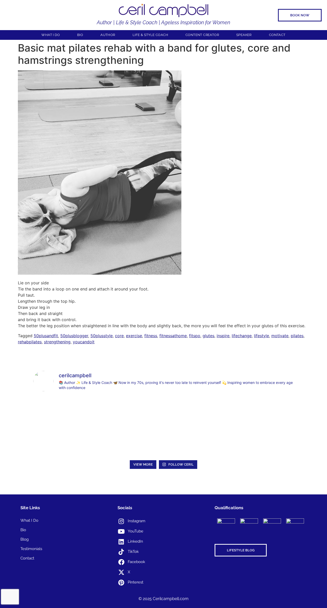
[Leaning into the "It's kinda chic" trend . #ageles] (216, 411)
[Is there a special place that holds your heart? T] (58, 442)
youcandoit (84, 341)
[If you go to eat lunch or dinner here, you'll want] (269, 411)
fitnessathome (173, 335)
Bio (80, 35)
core (119, 335)
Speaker (244, 35)
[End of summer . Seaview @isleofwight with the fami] (111, 411)
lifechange (242, 335)
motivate (279, 335)
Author (107, 35)
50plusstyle (101, 335)
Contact (277, 35)
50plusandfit (46, 335)
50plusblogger (74, 335)
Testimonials (31, 548)
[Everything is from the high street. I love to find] (163, 411)
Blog (24, 539)
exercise (134, 335)
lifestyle (261, 335)
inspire (223, 335)
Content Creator (202, 35)
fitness (150, 335)
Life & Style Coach (150, 35)
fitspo (194, 335)
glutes (208, 335)
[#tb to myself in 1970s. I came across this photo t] (58, 411)
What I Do (50, 35)
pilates (297, 335)
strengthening (57, 341)
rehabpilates (30, 341)
